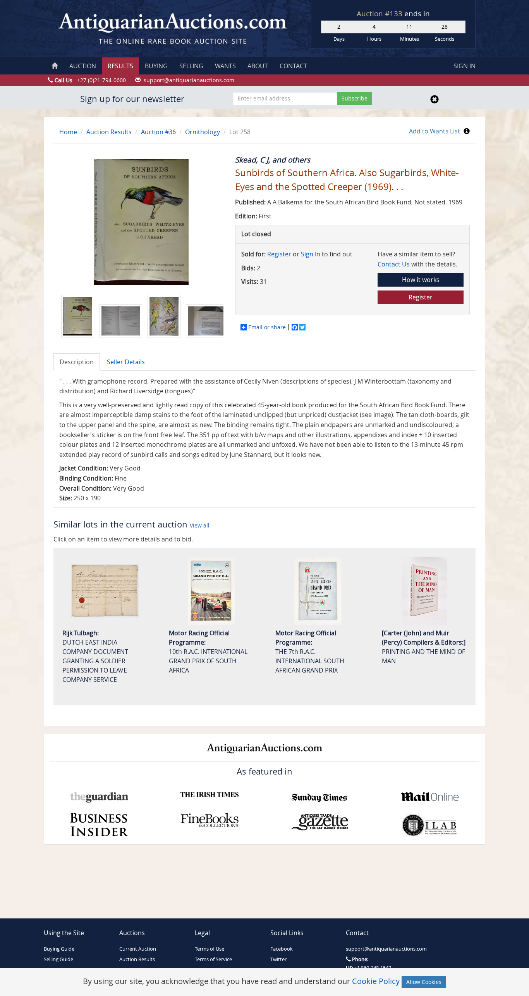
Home (68, 132)
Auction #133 (380, 14)
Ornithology (202, 132)
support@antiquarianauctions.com (378, 949)
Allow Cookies (423, 982)
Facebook (281, 949)
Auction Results (109, 132)
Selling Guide (58, 959)
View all (200, 525)
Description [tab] (77, 362)
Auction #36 (158, 132)
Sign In (310, 254)
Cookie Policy (376, 981)
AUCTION (82, 66)
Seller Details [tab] (126, 362)
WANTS (225, 66)
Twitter (278, 959)
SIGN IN (464, 66)
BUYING (156, 66)
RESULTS (120, 66)
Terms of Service (213, 959)
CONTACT (293, 66)
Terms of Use (209, 949)
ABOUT (257, 66)
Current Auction (137, 949)
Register (279, 254)
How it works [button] (421, 279)
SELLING (191, 66)
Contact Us (394, 264)
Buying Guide (59, 949)
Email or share (267, 327)
